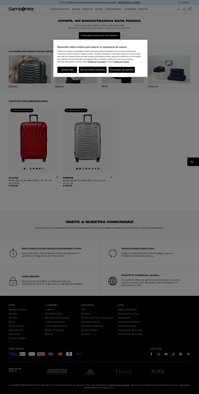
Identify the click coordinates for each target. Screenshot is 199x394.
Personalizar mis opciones (121, 70)
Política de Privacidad (96, 62)
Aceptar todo (67, 70)
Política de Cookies (121, 62)
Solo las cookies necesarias (92, 70)
